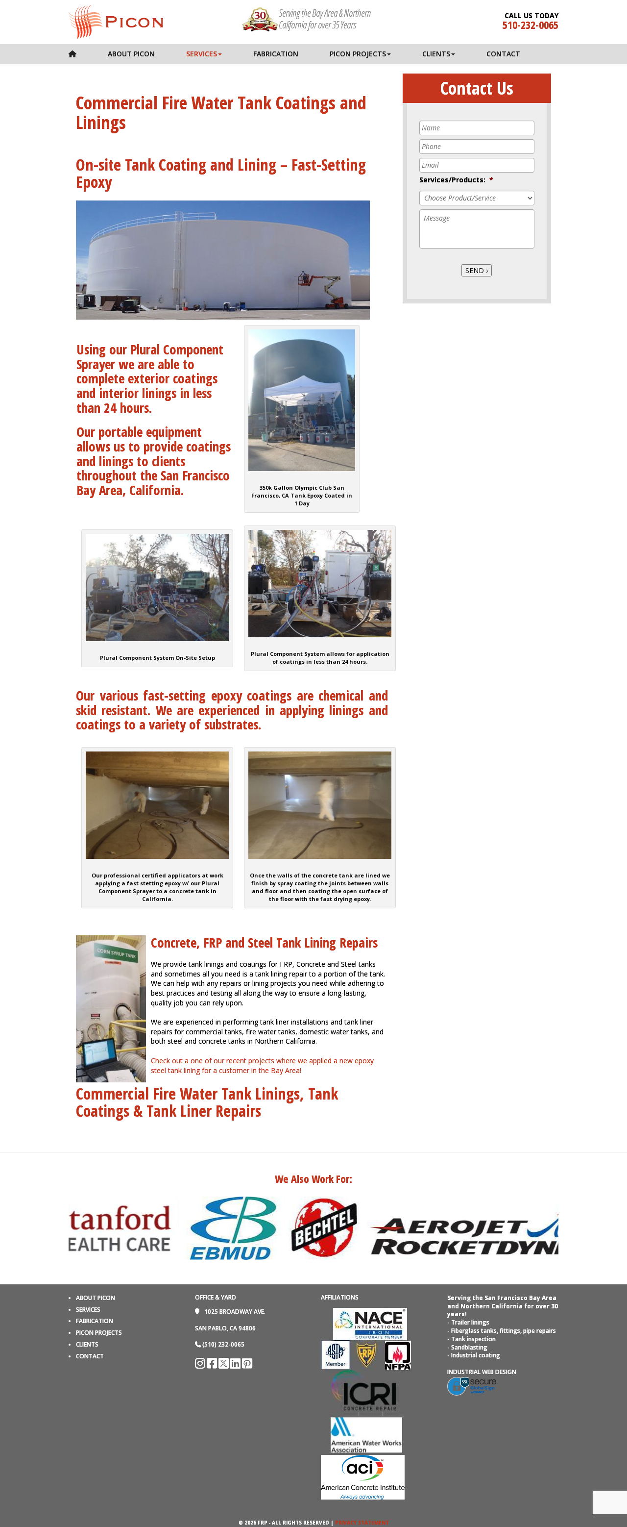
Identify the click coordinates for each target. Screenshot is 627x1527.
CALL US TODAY (531, 15)
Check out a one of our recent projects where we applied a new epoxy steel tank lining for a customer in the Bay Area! (262, 1065)
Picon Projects (358, 53)
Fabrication (275, 53)
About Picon (131, 53)
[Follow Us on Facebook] (212, 1365)
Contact (503, 53)
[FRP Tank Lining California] (116, 21)
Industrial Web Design (481, 1372)
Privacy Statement (362, 1522)
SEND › (476, 270)
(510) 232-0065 (223, 1344)
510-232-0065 (530, 24)
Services (201, 53)
